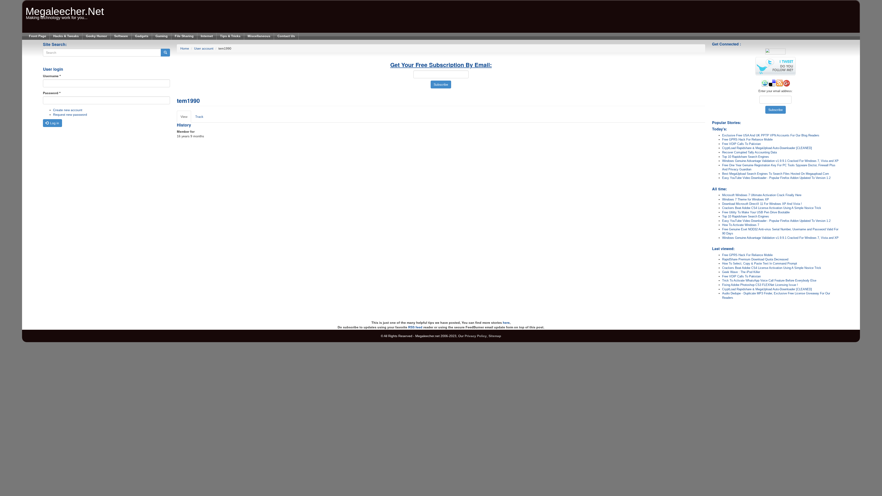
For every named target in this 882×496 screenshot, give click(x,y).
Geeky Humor (96, 36)
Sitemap (495, 336)
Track (199, 116)
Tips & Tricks (230, 36)
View (186, 119)
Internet (207, 36)
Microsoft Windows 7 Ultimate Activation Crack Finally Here (761, 195)
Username (52, 76)
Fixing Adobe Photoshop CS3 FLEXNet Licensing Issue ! (760, 285)
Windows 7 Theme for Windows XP (745, 199)
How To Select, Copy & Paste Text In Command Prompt (759, 263)
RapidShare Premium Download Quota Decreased (755, 259)
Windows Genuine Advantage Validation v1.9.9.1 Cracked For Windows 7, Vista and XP (780, 161)
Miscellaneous (259, 36)
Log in (54, 123)
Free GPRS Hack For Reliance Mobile (747, 139)
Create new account (67, 110)
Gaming (161, 36)
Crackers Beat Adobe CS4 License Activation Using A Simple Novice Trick (771, 208)
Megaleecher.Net (64, 9)
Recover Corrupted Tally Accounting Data (749, 152)
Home (184, 48)
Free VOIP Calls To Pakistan (741, 144)
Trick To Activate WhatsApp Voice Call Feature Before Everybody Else (769, 280)
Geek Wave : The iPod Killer (741, 272)
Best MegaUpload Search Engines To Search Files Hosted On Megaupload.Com (775, 173)
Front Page (37, 36)
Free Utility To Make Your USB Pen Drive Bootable (756, 212)
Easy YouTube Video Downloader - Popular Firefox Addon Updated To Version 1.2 (776, 178)
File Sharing (184, 36)
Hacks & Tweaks (66, 36)
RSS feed (415, 327)
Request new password (70, 114)
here (506, 322)
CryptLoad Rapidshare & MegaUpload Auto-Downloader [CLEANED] (767, 148)
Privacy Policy (476, 336)
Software (121, 36)
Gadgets (141, 36)
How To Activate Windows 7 (740, 225)
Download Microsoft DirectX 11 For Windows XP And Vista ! (762, 204)
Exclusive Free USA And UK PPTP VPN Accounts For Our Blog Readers (770, 135)
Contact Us (286, 36)
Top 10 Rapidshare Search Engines (745, 156)
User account (203, 48)
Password (51, 93)
